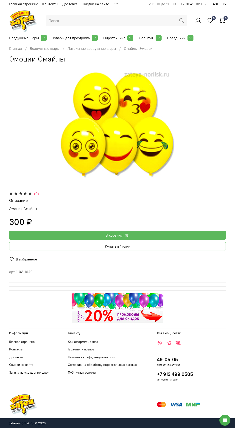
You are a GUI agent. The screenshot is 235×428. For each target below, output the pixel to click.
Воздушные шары (24, 38)
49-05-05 (167, 359)
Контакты (50, 4)
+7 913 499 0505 (175, 374)
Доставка (70, 4)
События (146, 38)
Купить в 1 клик (117, 246)
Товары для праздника (71, 38)
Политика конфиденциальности (91, 357)
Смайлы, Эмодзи (138, 48)
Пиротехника (114, 38)
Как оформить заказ (83, 342)
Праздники (176, 38)
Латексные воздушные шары (91, 48)
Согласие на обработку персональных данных (102, 365)
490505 (219, 4)
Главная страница (23, 4)
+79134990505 (193, 4)
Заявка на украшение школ (29, 372)
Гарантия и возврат (82, 349)
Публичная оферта (82, 372)
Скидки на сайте (95, 4)
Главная (15, 48)
